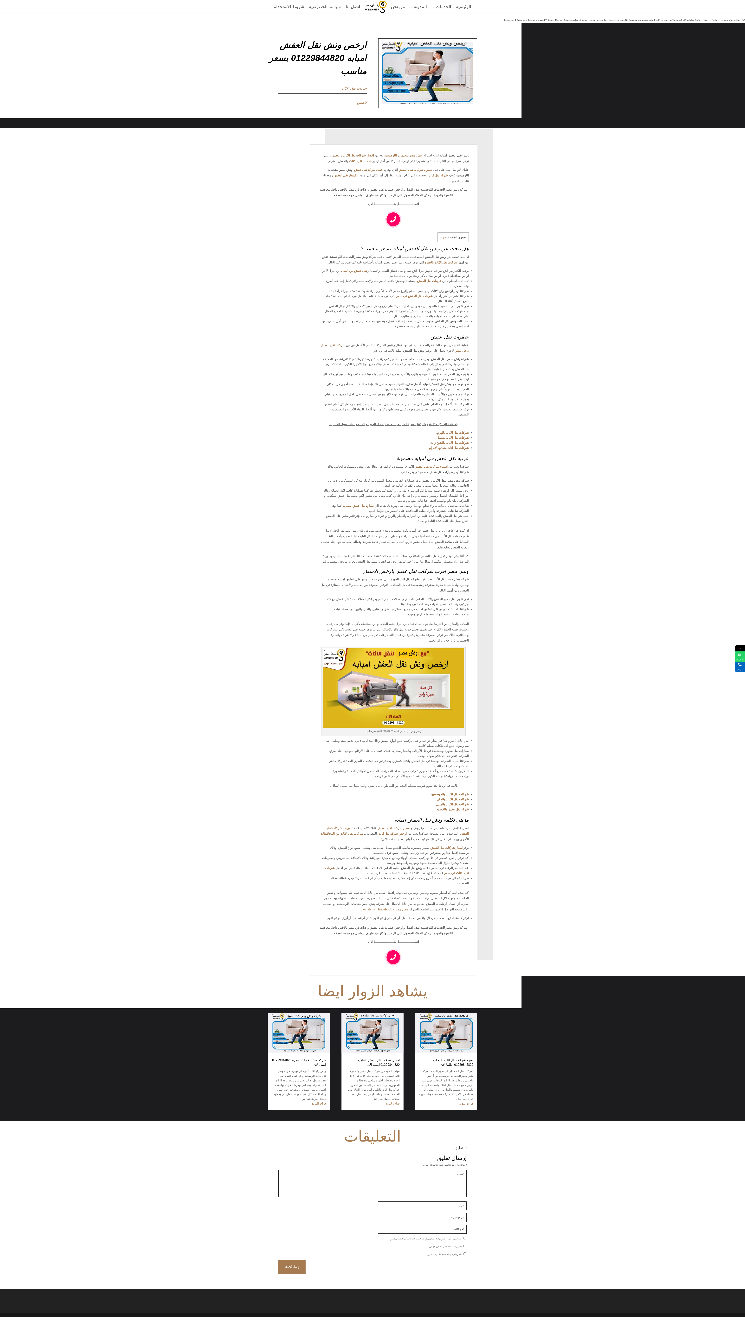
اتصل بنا (353, 7)
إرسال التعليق (292, 1267)
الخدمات (443, 7)
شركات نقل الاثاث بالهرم (453, 432)
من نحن (398, 7)
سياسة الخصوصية (325, 7)
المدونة (420, 7)
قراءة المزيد (466, 1103)
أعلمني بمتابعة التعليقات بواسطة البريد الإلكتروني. (444, 1247)
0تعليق (362, 102)
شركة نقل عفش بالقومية (453, 809)
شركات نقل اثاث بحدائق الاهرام (449, 447)
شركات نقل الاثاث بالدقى (453, 799)
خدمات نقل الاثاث (354, 88)
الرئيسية (463, 7)
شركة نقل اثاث (438, 175)
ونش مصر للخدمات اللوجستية (403, 155)
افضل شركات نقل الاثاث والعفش (353, 155)
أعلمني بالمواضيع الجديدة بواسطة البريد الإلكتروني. (444, 1254)
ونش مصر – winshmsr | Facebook (385, 909)
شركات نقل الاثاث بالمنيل (452, 804)
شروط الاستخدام (289, 7)
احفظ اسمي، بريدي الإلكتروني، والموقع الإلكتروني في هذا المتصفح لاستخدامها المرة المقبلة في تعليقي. (425, 1239)
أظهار (443, 237)
